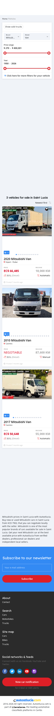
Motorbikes (8, 619)
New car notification (27, 682)
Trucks (5, 623)
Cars (4, 614)
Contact (6, 602)
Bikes (5, 640)
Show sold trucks (13, 26)
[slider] (4, 53)
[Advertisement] (27, 111)
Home (4, 18)
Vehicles (12, 18)
